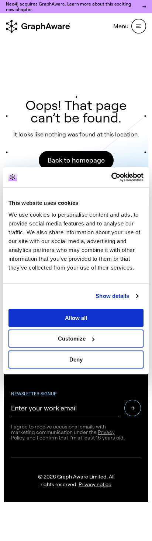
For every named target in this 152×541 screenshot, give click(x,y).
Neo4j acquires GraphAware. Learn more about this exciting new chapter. (68, 6)
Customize (72, 338)
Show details (112, 296)
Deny (76, 359)
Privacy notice (95, 484)
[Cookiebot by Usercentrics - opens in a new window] (111, 177)
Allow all (76, 318)
